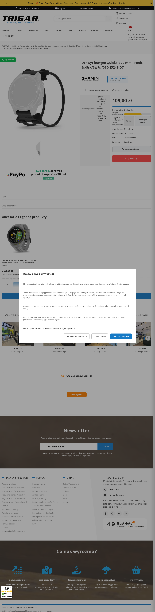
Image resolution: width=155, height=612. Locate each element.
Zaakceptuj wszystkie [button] (121, 336)
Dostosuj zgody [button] (100, 336)
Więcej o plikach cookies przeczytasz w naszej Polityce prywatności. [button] (49, 328)
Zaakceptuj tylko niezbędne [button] (76, 336)
